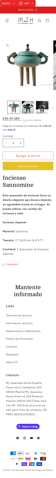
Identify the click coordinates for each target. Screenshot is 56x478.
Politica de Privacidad (19, 338)
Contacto (11, 346)
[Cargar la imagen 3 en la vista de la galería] (42, 107)
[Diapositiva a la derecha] (52, 108)
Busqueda (12, 354)
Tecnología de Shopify (42, 470)
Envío (25, 120)
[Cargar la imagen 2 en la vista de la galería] (28, 107)
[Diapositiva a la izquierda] (3, 108)
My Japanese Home (21, 470)
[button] (7, 21)
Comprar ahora (28, 166)
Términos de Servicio (19, 315)
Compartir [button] (12, 264)
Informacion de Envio (19, 323)
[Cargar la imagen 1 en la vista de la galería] (13, 107)
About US (12, 362)
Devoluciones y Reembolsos (23, 331)
